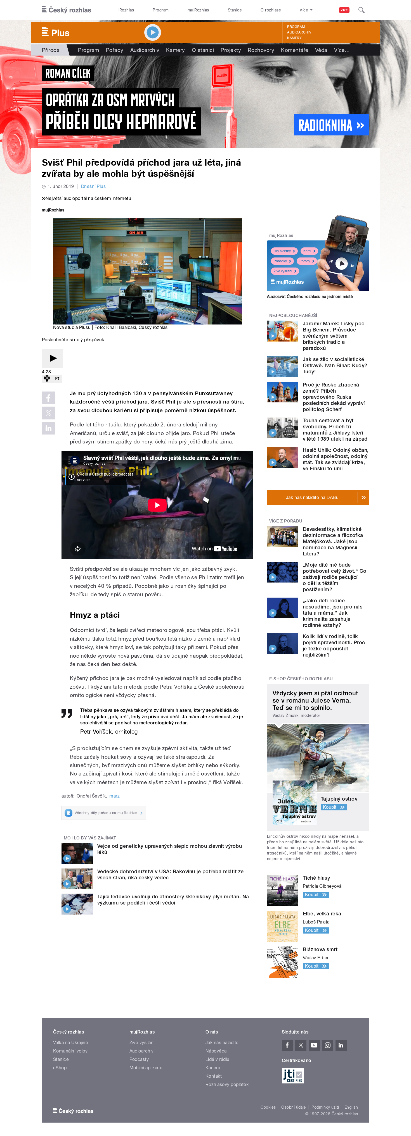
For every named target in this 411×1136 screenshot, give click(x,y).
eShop (60, 1067)
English (351, 1107)
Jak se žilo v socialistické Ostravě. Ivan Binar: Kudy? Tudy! (335, 365)
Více (342, 50)
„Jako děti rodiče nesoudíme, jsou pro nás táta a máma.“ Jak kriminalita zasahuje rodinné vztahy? (332, 613)
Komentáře (294, 50)
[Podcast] (47, 379)
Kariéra (213, 1067)
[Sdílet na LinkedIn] (48, 428)
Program (161, 10)
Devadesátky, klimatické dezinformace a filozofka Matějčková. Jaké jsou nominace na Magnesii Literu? (333, 541)
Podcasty (139, 1059)
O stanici (203, 50)
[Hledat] (361, 10)
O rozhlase (271, 10)
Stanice (235, 10)
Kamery (294, 38)
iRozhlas (126, 10)
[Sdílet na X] (48, 413)
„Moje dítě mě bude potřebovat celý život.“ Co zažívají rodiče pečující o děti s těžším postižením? (334, 577)
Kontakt (214, 1076)
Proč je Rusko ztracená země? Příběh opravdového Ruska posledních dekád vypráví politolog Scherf (334, 397)
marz (114, 796)
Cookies (268, 1107)
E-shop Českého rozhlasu (301, 678)
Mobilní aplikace (146, 1067)
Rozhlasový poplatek (227, 1084)
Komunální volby (70, 1051)
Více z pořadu (286, 521)
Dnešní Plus (93, 186)
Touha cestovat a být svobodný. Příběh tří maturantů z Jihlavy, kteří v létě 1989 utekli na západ (335, 429)
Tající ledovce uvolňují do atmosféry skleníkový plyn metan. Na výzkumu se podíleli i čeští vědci (173, 900)
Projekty (231, 50)
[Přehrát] (52, 358)
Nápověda (216, 1051)
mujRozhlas (198, 10)
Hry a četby (282, 251)
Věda (321, 50)
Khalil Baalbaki (121, 327)
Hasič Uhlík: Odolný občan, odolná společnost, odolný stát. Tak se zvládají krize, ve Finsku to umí (336, 459)
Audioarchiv (299, 32)
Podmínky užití (325, 1107)
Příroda (51, 50)
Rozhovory (261, 50)
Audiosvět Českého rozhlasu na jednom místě (310, 296)
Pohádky (280, 261)
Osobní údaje (293, 1107)
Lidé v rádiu (218, 1059)
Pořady (115, 50)
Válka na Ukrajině (70, 1042)
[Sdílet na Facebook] (48, 398)
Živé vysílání (283, 271)
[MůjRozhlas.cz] (53, 210)
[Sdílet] (57, 379)
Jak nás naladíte (222, 1042)
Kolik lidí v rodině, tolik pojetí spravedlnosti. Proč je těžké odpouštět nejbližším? (334, 645)
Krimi (307, 251)
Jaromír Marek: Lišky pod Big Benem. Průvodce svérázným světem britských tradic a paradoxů (334, 336)
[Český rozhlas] (66, 10)
